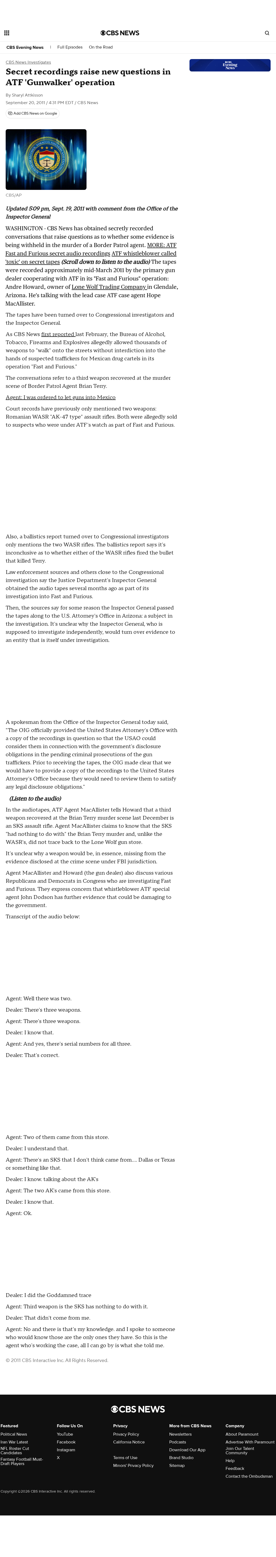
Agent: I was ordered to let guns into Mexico (61, 397)
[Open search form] (267, 33)
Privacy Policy (126, 1434)
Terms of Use (125, 1458)
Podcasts (177, 1442)
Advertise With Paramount (250, 1442)
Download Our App (187, 1450)
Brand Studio (181, 1458)
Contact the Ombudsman (249, 1476)
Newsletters (180, 1434)
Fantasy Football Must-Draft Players (22, 1461)
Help (230, 1461)
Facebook (66, 1442)
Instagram (66, 1450)
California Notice (129, 1442)
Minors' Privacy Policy (133, 1465)
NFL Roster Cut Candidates (15, 1450)
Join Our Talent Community (240, 1450)
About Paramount (242, 1434)
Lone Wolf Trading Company (109, 286)
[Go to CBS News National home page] (120, 33)
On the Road (101, 47)
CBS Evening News (25, 47)
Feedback (235, 1468)
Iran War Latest (14, 1442)
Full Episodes (69, 47)
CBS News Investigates (28, 62)
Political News (14, 1434)
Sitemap (177, 1465)
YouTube (65, 1434)
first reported (58, 334)
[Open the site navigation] (42, 32)
